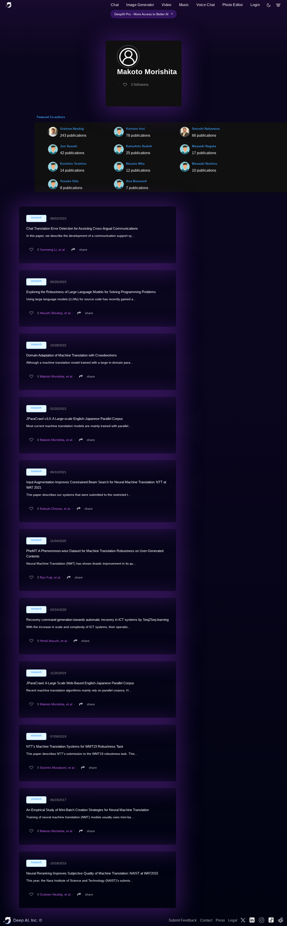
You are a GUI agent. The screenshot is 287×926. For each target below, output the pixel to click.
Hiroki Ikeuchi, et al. (54, 641)
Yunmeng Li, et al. (52, 249)
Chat (115, 5)
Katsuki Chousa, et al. (55, 508)
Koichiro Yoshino (73, 163)
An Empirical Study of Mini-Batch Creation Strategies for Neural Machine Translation (87, 810)
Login (255, 5)
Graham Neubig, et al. (55, 894)
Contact (206, 920)
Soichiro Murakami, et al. (57, 767)
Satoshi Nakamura (206, 128)
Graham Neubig (72, 128)
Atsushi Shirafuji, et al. (55, 313)
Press (220, 920)
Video (167, 5)
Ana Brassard (136, 181)
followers (139, 84)
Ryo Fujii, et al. (50, 577)
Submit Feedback (183, 920)
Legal (232, 920)
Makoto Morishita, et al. (56, 376)
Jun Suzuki (68, 146)
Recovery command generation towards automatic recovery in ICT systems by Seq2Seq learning (97, 620)
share (83, 249)
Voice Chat (205, 5)
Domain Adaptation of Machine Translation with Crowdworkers (71, 355)
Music (184, 5)
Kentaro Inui (135, 128)
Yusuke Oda (69, 181)
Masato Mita (135, 163)
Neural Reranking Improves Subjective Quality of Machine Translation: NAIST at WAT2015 (92, 873)
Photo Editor (232, 5)
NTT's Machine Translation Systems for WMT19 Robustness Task (74, 746)
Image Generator (140, 5)
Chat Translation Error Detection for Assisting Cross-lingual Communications (82, 228)
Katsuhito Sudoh (139, 146)
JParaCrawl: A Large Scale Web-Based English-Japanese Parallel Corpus (80, 683)
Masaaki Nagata (204, 146)
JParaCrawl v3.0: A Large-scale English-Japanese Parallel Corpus (74, 419)
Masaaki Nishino (204, 163)
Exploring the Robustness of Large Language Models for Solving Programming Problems (91, 292)
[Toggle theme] (268, 5)
